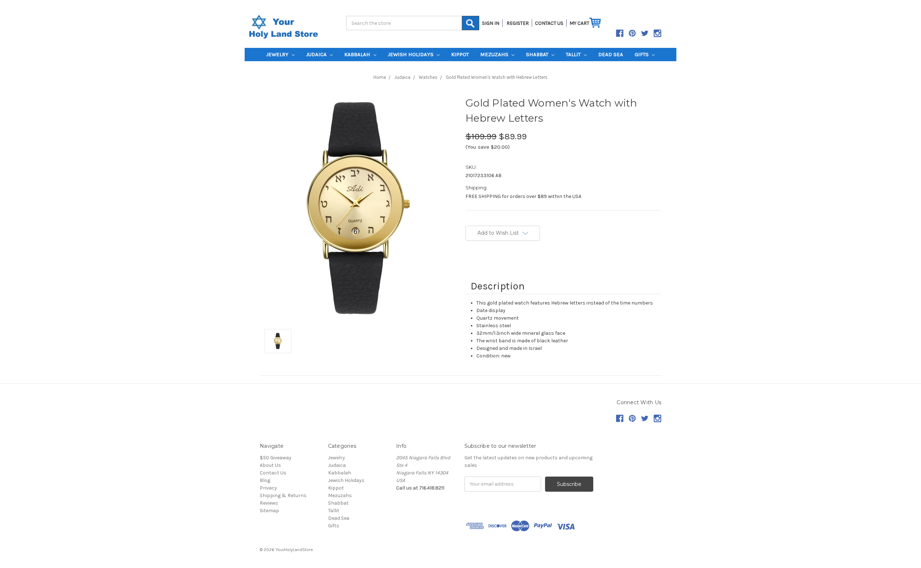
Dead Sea (610, 54)
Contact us (549, 23)
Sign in (490, 23)
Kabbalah (358, 54)
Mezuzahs (495, 54)
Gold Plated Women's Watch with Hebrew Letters (497, 77)
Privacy (268, 488)
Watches (428, 77)
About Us (270, 465)
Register (518, 23)
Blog (265, 480)
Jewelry (278, 54)
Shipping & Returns (283, 495)
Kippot (460, 54)
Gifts (642, 54)
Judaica (317, 54)
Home (379, 77)
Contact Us (273, 473)
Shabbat (538, 54)
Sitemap (269, 511)
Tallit (574, 54)
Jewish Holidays (411, 54)
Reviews (269, 503)
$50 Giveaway (275, 458)
